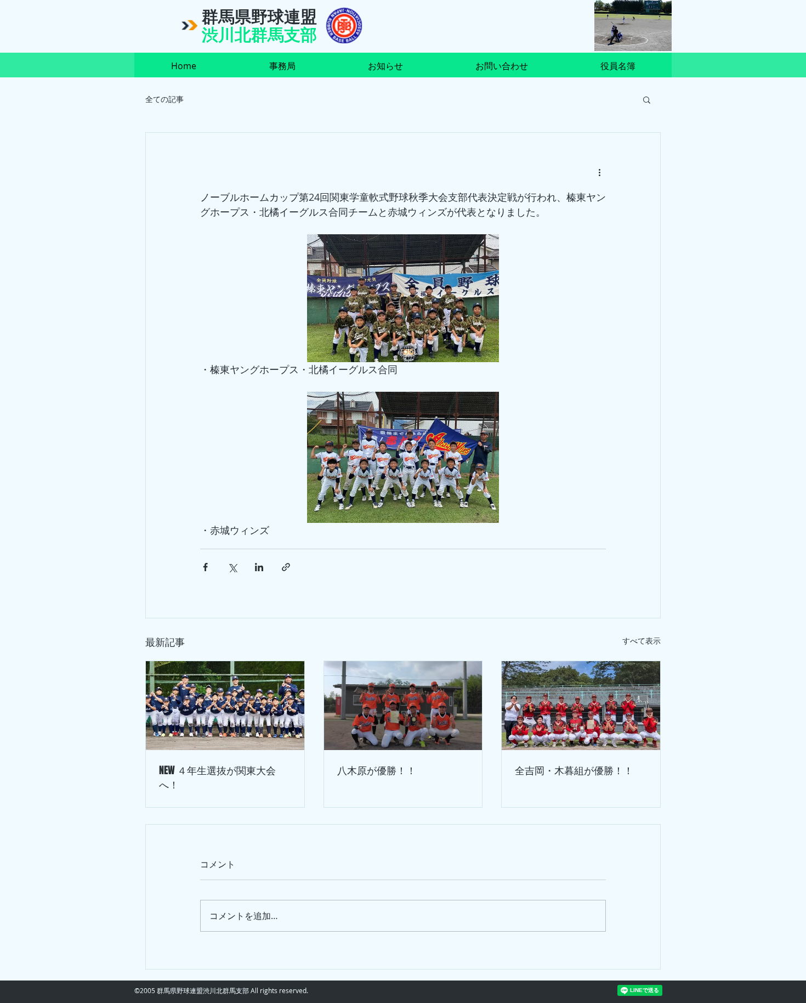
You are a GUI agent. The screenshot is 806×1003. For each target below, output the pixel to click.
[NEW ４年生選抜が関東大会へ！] (225, 705)
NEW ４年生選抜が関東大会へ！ (217, 777)
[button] (647, 99)
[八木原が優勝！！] (403, 705)
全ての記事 (164, 99)
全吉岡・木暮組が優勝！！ (574, 770)
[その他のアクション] (599, 172)
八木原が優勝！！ (376, 770)
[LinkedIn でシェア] (259, 567)
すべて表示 (641, 640)
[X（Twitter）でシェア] (232, 567)
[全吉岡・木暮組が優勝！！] (581, 705)
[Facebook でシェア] (205, 567)
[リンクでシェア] (286, 567)
